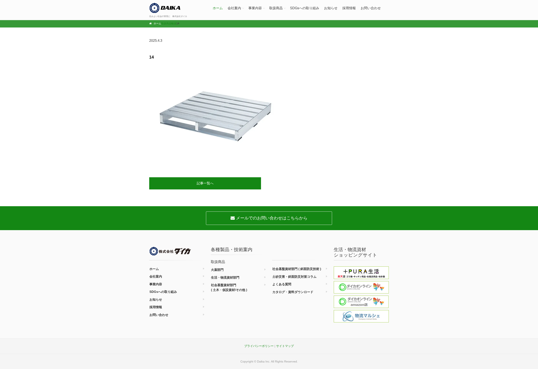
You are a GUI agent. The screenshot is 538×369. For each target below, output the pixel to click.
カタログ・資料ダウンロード (292, 292)
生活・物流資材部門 (225, 277)
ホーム (218, 8)
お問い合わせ (371, 8)
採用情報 (349, 8)
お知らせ (331, 8)
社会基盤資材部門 (229, 287)
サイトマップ (285, 346)
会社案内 (234, 8)
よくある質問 (281, 284)
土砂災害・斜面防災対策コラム (294, 276)
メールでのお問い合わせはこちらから (271, 218)
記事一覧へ (205, 183)
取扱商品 (276, 8)
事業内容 (255, 8)
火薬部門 (217, 269)
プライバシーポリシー (259, 346)
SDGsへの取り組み (304, 8)
